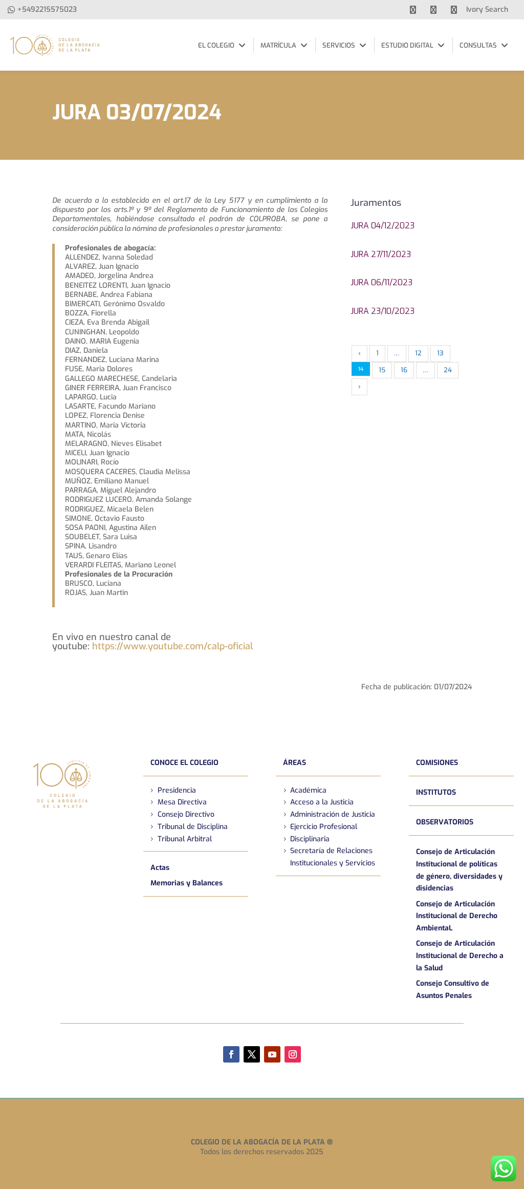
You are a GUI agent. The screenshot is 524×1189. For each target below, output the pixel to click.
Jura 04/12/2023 (382, 225)
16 (404, 370)
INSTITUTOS (436, 792)
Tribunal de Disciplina (193, 827)
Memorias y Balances (186, 883)
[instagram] (454, 9)
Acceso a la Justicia (322, 802)
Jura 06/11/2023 (381, 282)
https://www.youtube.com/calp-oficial (172, 646)
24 (448, 370)
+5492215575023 (47, 9)
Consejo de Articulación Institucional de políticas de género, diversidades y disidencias (459, 870)
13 (440, 353)
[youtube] (433, 9)
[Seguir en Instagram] (293, 1054)
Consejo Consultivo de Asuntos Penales (452, 990)
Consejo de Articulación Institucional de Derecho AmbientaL (456, 916)
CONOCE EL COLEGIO (184, 763)
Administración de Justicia (332, 814)
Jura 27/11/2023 (381, 254)
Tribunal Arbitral (185, 839)
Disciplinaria (310, 839)
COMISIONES (437, 763)
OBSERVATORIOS (444, 822)
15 (382, 370)
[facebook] (413, 9)
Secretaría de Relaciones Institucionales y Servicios (332, 857)
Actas (159, 868)
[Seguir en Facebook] (231, 1054)
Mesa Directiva (182, 802)
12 (418, 353)
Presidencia (177, 790)
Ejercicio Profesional (323, 827)
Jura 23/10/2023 (382, 311)
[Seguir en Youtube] (272, 1054)
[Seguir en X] (252, 1054)
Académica (308, 790)
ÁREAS (294, 763)
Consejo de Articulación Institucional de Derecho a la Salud (460, 956)
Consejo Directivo (186, 814)
